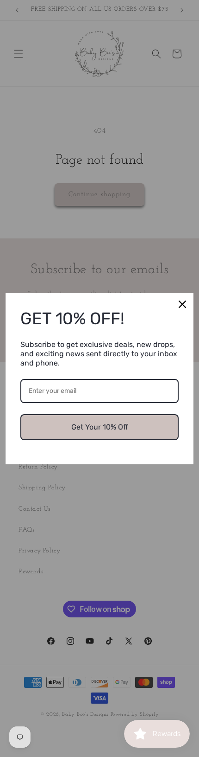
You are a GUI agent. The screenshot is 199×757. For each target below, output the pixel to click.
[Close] (182, 304)
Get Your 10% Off (99, 427)
